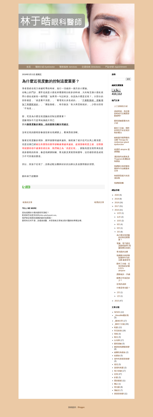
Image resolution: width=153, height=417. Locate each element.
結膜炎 (117, 356)
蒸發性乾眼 (119, 368)
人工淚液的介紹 (121, 106)
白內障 (117, 340)
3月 (118, 232)
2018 (117, 203)
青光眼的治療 (122, 252)
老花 (116, 364)
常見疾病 (118, 331)
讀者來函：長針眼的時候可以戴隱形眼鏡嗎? (121, 113)
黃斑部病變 (119, 394)
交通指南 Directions (91, 67)
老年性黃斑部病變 (121, 359)
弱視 (116, 334)
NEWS (117, 312)
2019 (117, 199)
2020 (117, 195)
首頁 (28, 67)
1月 (118, 296)
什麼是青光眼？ (123, 288)
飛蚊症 (117, 390)
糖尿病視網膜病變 (121, 347)
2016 (117, 210)
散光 (116, 337)
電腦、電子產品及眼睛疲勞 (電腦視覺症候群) (124, 245)
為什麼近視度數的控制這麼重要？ (123, 237)
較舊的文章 (99, 202)
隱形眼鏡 (118, 381)
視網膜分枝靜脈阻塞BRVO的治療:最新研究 (123, 257)
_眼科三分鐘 (119, 324)
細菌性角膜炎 (120, 352)
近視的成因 (121, 284)
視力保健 (118, 371)
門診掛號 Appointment (116, 67)
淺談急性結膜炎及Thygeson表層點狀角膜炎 (122, 159)
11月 (119, 217)
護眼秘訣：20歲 (123, 274)
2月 (118, 292)
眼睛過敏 (118, 344)
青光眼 (117, 387)
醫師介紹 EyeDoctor (45, 67)
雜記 (116, 384)
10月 (119, 221)
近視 (116, 374)
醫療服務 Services (68, 67)
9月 (118, 224)
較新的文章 (27, 202)
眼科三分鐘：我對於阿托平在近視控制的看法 (121, 130)
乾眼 (116, 327)
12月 (119, 213)
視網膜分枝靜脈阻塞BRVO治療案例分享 (121, 168)
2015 (117, 301)
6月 (118, 228)
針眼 (116, 377)
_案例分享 (118, 321)
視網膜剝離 (119, 183)
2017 (117, 206)
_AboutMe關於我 (121, 315)
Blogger (81, 407)
